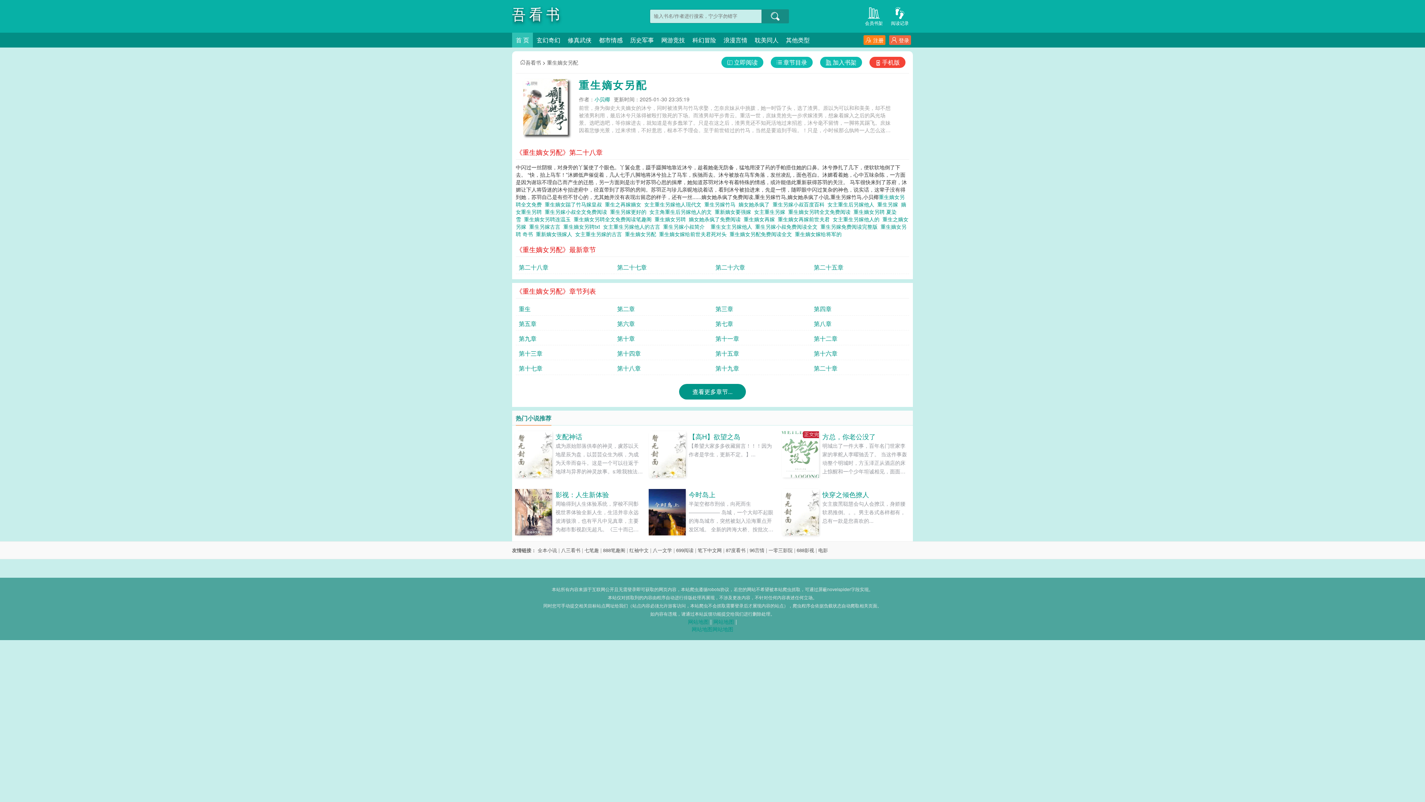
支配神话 (569, 436)
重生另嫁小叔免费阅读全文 (787, 226)
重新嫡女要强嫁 (734, 211)
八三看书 (570, 550)
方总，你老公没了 (849, 436)
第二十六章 (730, 267)
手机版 (891, 62)
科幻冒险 (704, 40)
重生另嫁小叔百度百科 (800, 204)
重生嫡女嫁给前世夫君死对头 (694, 234)
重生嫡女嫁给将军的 (820, 234)
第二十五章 (828, 267)
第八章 (823, 323)
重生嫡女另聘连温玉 (549, 219)
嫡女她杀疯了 (755, 204)
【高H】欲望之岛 (714, 436)
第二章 (626, 308)
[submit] (775, 16)
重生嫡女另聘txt (583, 226)
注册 (878, 40)
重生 (525, 308)
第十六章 (826, 353)
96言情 (757, 550)
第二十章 (826, 368)
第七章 (724, 323)
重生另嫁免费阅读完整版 (850, 226)
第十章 (626, 338)
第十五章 (727, 353)
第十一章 (727, 338)
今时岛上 (702, 494)
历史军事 (642, 40)
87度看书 (736, 550)
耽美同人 (767, 40)
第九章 (528, 338)
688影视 (805, 550)
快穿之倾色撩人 (845, 494)
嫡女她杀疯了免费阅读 (716, 219)
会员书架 (874, 23)
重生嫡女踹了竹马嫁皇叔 (575, 204)
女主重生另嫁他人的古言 (633, 226)
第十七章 (531, 368)
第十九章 (727, 368)
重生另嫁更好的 (629, 211)
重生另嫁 (889, 204)
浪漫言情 (735, 40)
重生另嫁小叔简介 (685, 226)
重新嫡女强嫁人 (555, 234)
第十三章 (531, 353)
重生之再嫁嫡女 (624, 204)
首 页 (522, 40)
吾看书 (533, 62)
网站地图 (698, 621)
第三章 (724, 308)
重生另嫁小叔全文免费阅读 (577, 211)
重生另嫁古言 (546, 226)
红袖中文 (639, 550)
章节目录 (795, 62)
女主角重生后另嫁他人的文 (682, 211)
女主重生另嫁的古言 (600, 234)
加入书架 (844, 62)
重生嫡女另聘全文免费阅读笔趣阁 (614, 219)
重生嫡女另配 (562, 62)
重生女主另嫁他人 (733, 226)
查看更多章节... (712, 391)
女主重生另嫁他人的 (857, 219)
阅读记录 (900, 23)
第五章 (528, 323)
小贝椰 (602, 99)
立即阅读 (746, 62)
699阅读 (685, 550)
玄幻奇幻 (548, 40)
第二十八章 (533, 267)
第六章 (626, 323)
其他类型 (798, 40)
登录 (904, 40)
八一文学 (662, 550)
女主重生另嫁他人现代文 (674, 204)
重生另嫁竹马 (721, 204)
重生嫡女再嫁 (761, 219)
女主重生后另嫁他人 (852, 204)
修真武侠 (580, 40)
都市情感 (611, 40)
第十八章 (629, 368)
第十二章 (826, 338)
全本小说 (547, 550)
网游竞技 (673, 40)
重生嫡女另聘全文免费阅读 (821, 211)
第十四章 (629, 353)
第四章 (823, 308)
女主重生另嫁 (771, 211)
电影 (823, 550)
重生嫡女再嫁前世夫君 (805, 219)
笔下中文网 (710, 550)
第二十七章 (632, 267)
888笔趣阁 (614, 550)
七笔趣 (591, 550)
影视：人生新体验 (582, 494)
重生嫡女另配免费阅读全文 (762, 234)
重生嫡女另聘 (672, 219)
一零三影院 (781, 550)
